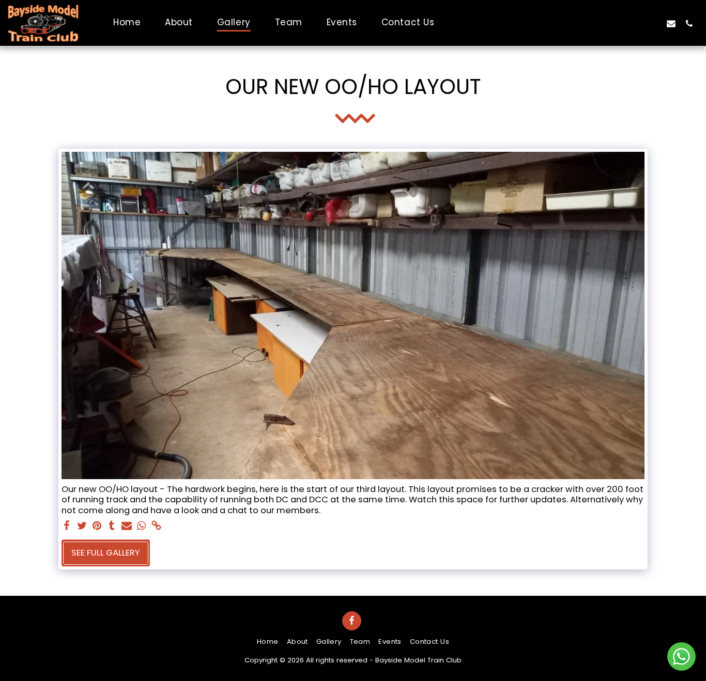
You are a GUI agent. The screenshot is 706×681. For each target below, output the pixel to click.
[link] (156, 526)
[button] (671, 23)
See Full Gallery (105, 553)
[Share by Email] (126, 526)
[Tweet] (81, 526)
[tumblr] (111, 526)
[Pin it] (96, 526)
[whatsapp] (141, 526)
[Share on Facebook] (67, 526)
